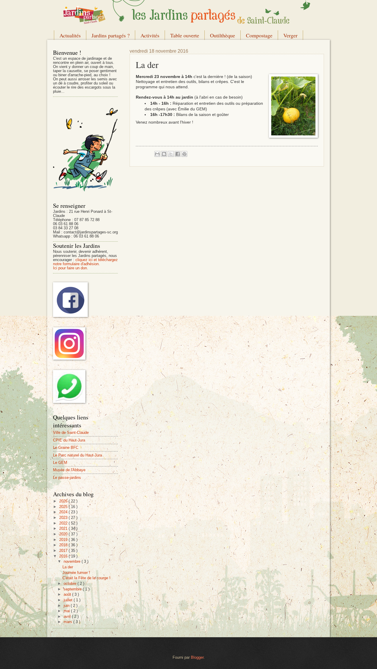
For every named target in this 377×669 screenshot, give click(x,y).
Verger (290, 35)
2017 (64, 550)
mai (67, 611)
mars (68, 622)
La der (67, 567)
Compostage (259, 35)
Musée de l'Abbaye (69, 470)
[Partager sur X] (171, 154)
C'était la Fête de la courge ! (86, 578)
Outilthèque (222, 35)
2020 (64, 534)
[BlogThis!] (164, 154)
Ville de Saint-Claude (71, 432)
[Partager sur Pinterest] (184, 154)
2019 (64, 539)
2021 (64, 528)
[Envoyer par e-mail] (157, 154)
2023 (64, 517)
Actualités (70, 35)
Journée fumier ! (76, 572)
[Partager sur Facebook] (178, 154)
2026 (64, 501)
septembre (73, 589)
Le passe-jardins (67, 477)
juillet (69, 600)
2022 (64, 523)
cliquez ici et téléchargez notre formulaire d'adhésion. (85, 262)
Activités (149, 35)
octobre (70, 583)
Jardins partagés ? (111, 35)
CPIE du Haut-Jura (69, 440)
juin (67, 605)
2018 (64, 545)
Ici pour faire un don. (70, 268)
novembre (73, 561)
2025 (64, 506)
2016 (64, 556)
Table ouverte (184, 35)
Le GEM (60, 462)
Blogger (197, 657)
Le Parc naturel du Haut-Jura (77, 455)
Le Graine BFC (65, 447)
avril (68, 616)
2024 (64, 512)
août (68, 594)
